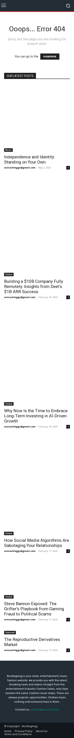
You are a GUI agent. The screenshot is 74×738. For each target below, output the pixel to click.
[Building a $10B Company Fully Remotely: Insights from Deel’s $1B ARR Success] (37, 227)
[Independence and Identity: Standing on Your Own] (37, 118)
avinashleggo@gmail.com (19, 167)
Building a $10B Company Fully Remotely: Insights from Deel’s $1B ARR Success (33, 286)
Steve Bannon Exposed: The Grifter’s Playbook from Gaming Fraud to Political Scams (34, 608)
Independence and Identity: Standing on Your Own (29, 159)
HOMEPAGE (49, 56)
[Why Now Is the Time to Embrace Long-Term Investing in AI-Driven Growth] (37, 357)
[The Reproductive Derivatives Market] (37, 632)
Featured (10, 632)
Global (8, 274)
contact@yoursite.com (44, 709)
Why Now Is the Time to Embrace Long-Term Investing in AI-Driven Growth (36, 416)
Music (8, 150)
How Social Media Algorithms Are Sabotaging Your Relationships (36, 543)
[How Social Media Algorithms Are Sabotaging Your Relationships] (37, 486)
